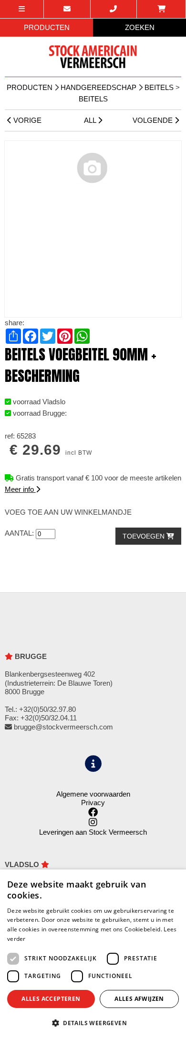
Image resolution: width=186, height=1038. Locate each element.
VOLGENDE (154, 120)
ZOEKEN (140, 27)
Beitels (159, 87)
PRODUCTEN (47, 27)
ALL (91, 120)
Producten (29, 87)
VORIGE (26, 120)
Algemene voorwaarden (93, 794)
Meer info (20, 489)
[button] (93, 1022)
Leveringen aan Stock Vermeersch (93, 832)
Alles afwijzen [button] (139, 999)
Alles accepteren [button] (50, 999)
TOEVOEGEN (144, 536)
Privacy (93, 802)
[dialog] (93, 953)
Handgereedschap (98, 87)
